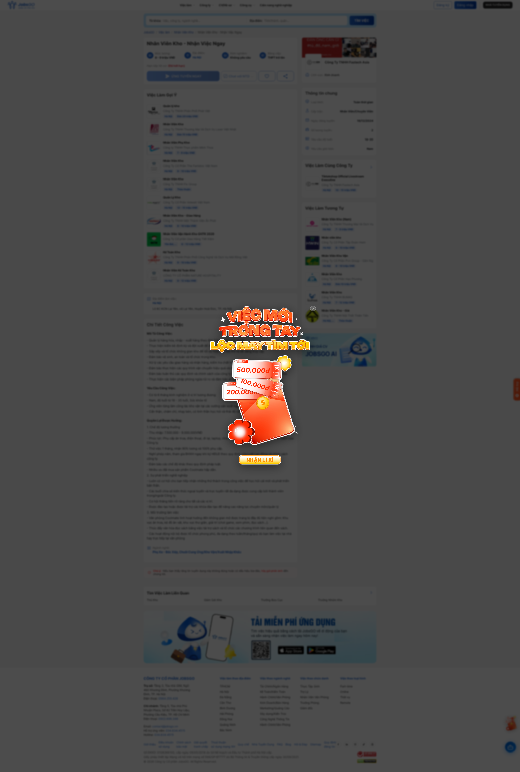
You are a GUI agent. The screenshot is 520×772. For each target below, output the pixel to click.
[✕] (260, 385)
